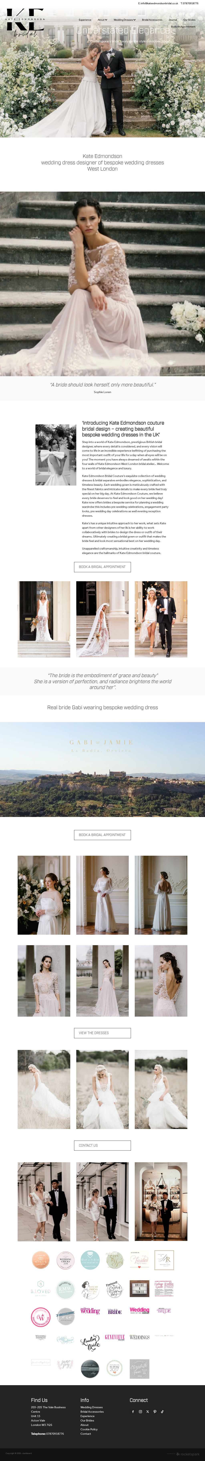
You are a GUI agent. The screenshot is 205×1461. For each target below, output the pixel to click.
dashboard (27, 1453)
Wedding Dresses (123, 19)
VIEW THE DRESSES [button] (94, 1033)
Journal (173, 19)
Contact (85, 1434)
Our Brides (189, 19)
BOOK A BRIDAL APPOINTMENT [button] (102, 567)
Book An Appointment (183, 26)
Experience (85, 19)
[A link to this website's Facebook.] (133, 1411)
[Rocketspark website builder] (183, 1454)
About (101, 19)
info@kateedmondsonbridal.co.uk (159, 3)
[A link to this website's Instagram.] (140, 1411)
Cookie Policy (89, 1429)
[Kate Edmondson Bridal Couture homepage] (25, 23)
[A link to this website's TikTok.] (162, 1411)
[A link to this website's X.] (147, 1411)
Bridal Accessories (152, 19)
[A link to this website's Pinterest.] (155, 1411)
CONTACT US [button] (88, 1145)
